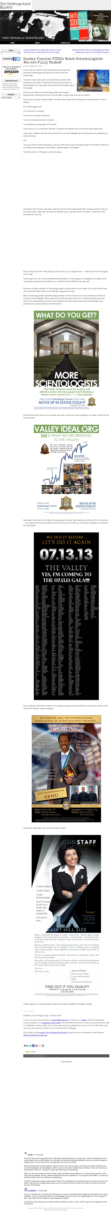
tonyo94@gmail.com (60, 1020)
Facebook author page (51, 1022)
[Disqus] (66, 1123)
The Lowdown (15, 45)
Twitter (84, 1020)
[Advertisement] (71, 5)
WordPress (55, 1210)
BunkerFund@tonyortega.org (35, 1035)
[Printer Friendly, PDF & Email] (31, 1052)
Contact (80, 1208)
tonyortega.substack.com (11, 89)
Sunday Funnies (41, 1056)
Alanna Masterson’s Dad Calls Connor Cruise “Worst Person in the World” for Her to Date (42, 51)
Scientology (65, 43)
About (37, 43)
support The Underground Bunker (53, 1032)
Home (12, 43)
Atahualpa (63, 1210)
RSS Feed (74, 1208)
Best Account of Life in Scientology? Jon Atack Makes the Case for (91, 51)
